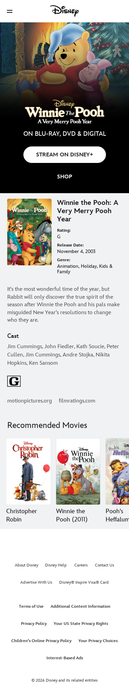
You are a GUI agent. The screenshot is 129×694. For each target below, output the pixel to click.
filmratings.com (77, 401)
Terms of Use (31, 606)
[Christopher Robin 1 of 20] (28, 471)
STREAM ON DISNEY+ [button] (64, 155)
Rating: (64, 230)
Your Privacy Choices (98, 640)
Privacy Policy (34, 623)
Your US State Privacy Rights (81, 623)
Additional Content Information (80, 606)
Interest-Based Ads (64, 658)
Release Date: (70, 245)
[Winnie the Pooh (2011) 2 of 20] (78, 471)
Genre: (63, 260)
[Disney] (64, 11)
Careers (81, 565)
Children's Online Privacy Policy (41, 640)
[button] (9, 11)
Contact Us (104, 565)
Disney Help (56, 565)
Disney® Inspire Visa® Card (84, 582)
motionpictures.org (29, 401)
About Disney (26, 565)
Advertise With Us (36, 582)
